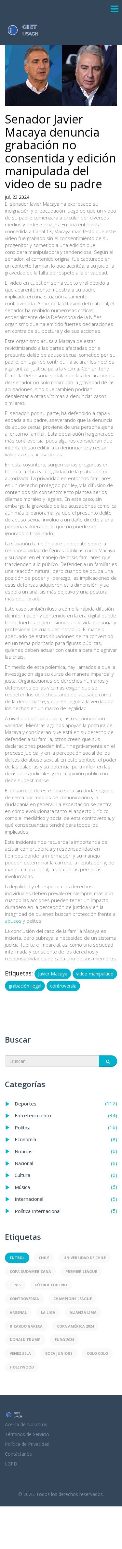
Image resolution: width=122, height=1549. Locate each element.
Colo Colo (97, 1353)
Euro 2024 (64, 1339)
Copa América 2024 (75, 1326)
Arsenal (18, 1312)
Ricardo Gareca (26, 1326)
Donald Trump (25, 1339)
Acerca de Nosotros (26, 1424)
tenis (15, 1284)
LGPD (11, 1464)
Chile (44, 1257)
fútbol (17, 1257)
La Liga (48, 1312)
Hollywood (22, 1367)
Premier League (81, 1271)
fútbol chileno (51, 1284)
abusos (13, 920)
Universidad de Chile (84, 1257)
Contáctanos (18, 1454)
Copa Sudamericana (30, 1271)
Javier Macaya (52, 974)
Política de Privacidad (27, 1444)
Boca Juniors (59, 1353)
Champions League (72, 1298)
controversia (63, 986)
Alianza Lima (83, 1312)
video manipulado (95, 974)
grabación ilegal (24, 986)
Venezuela (20, 1353)
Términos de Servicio (27, 1434)
